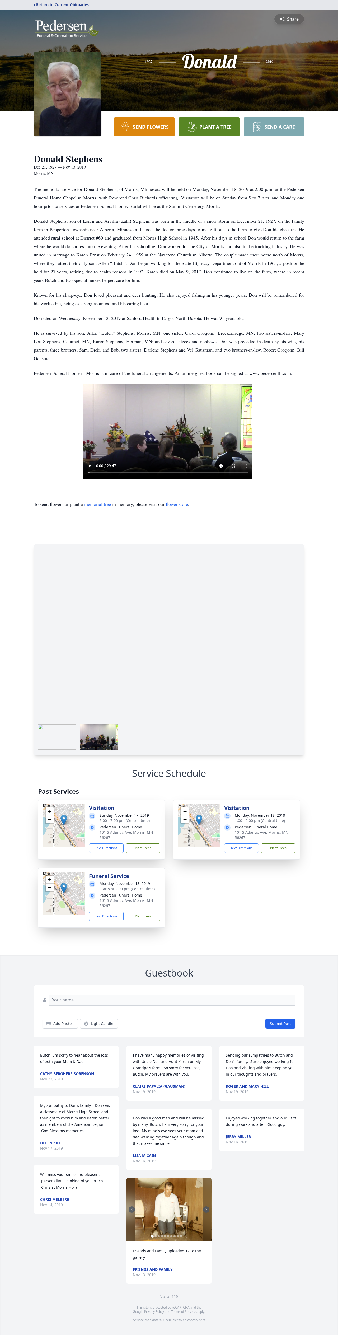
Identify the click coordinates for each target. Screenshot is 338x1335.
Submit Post (280, 1023)
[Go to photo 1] (152, 1236)
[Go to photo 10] (181, 1236)
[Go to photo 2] (155, 1236)
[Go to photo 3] (159, 1236)
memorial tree (97, 504)
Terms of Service (183, 1311)
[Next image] (206, 1209)
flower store (177, 504)
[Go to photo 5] (165, 1236)
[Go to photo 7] (171, 1236)
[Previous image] (132, 1209)
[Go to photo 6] (168, 1236)
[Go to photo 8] (174, 1236)
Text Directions (106, 848)
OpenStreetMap (174, 1320)
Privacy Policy (154, 1311)
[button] (63, 820)
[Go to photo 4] (162, 1236)
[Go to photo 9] (178, 1236)
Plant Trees (143, 848)
